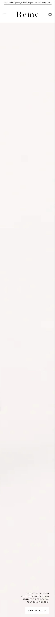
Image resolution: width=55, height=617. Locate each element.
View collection (37, 610)
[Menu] (5, 14)
